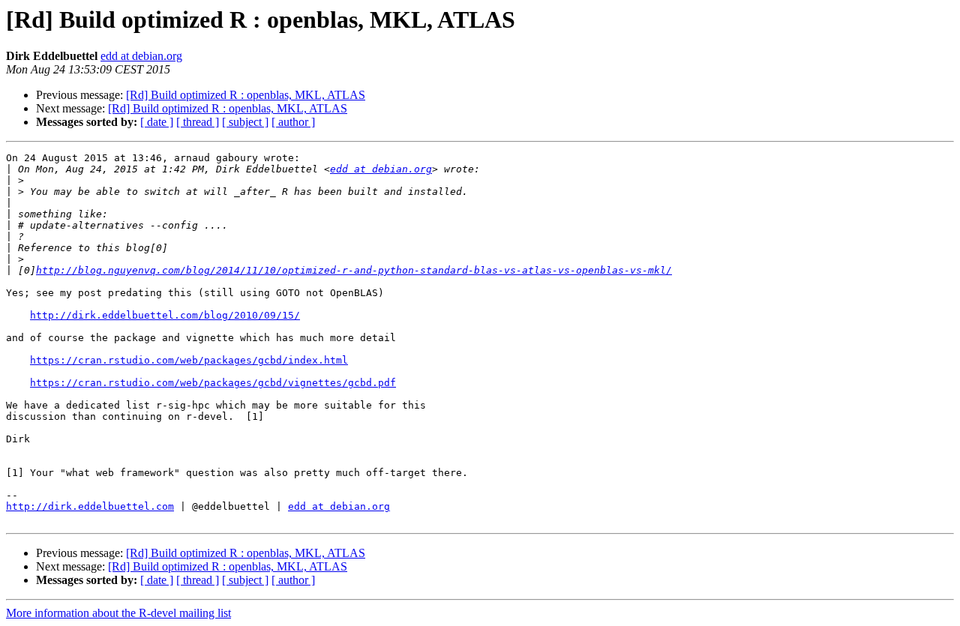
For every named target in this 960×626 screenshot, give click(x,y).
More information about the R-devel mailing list (118, 613)
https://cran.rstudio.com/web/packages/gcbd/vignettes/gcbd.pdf (213, 382)
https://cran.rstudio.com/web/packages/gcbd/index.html (189, 360)
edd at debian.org (141, 55)
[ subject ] (245, 121)
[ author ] (293, 121)
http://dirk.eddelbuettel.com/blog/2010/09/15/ (165, 315)
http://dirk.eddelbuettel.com (90, 506)
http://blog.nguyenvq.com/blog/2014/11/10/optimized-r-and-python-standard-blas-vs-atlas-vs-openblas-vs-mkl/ (354, 270)
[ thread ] (197, 121)
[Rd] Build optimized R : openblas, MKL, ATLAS (245, 94)
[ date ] (156, 121)
